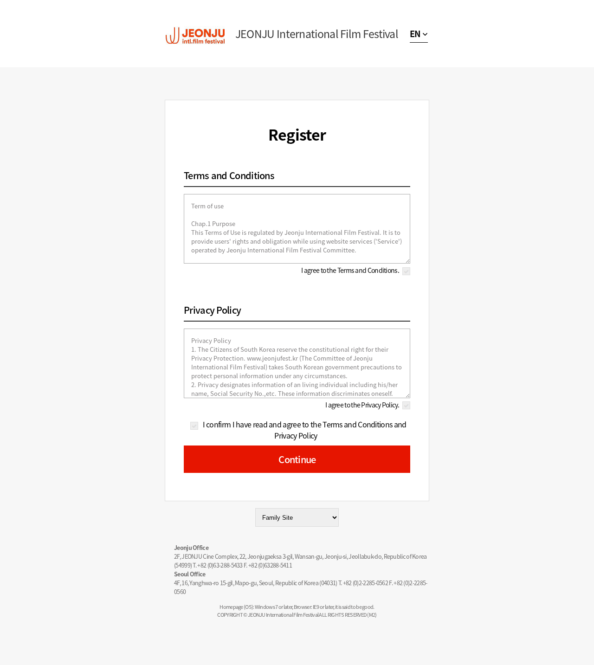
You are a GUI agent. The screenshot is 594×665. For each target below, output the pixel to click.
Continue (297, 459)
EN (415, 33)
